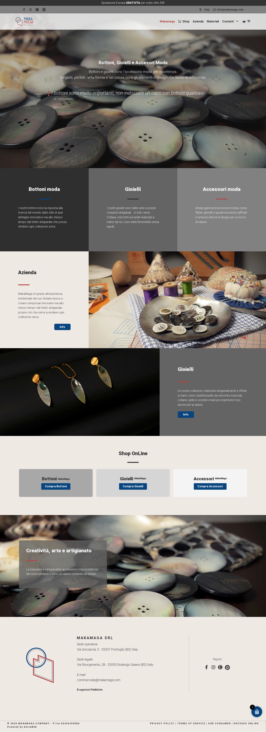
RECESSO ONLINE (246, 723)
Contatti (228, 21)
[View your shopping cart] (244, 21)
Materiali (213, 21)
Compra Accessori (210, 486)
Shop (185, 21)
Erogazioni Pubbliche (89, 689)
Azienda (198, 21)
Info (62, 327)
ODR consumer (219, 723)
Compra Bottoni (56, 486)
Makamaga (167, 21)
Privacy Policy (162, 723)
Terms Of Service (191, 723)
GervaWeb (30, 727)
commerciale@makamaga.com (98, 680)
